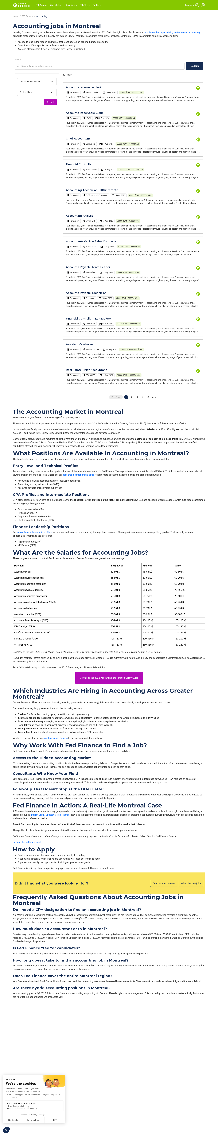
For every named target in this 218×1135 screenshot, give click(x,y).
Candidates (55, 5)
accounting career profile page (78, 474)
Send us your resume (164, 883)
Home (16, 16)
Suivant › (152, 397)
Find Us (96, 5)
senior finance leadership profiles (34, 532)
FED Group (41, 5)
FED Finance (27, 16)
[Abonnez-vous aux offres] (197, 5)
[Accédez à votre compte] (203, 5)
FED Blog (84, 5)
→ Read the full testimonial (27, 842)
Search (195, 66)
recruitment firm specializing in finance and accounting (172, 32)
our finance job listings (56, 738)
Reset (50, 102)
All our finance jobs (191, 883)
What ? (18, 59)
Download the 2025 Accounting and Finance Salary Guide (109, 677)
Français (189, 5)
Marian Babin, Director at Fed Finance (50, 814)
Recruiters (70, 5)
